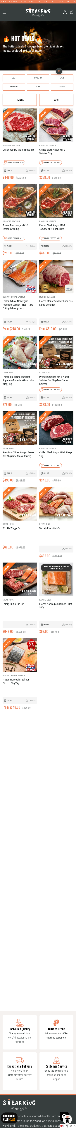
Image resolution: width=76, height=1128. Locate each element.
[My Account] (63, 12)
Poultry (38, 78)
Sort (56, 99)
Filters (20, 99)
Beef (14, 78)
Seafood (14, 86)
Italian (62, 86)
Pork (38, 86)
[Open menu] (3, 12)
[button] (68, 1126)
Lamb (62, 78)
